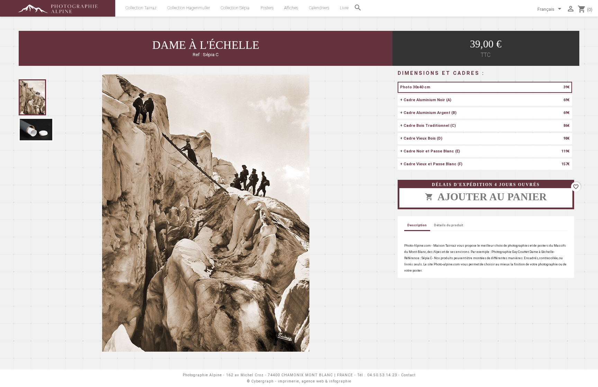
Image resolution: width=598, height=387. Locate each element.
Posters (267, 8)
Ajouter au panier (486, 196)
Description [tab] (417, 225)
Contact (408, 375)
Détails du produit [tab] (448, 225)
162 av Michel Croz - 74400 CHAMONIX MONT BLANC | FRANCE (289, 375)
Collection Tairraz (141, 8)
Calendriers (319, 8)
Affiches (291, 8)
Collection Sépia (235, 8)
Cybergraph (262, 381)
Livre (344, 8)
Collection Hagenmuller (188, 8)
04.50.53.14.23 (382, 375)
